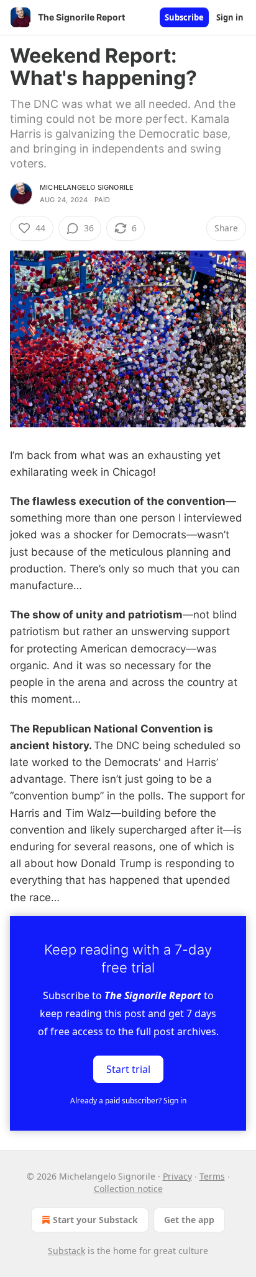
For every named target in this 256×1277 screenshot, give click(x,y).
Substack (66, 1251)
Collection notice (128, 1189)
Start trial (128, 1068)
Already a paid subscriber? (128, 1100)
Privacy (177, 1176)
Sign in (230, 17)
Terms (212, 1176)
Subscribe (184, 17)
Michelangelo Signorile (87, 187)
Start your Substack (95, 1220)
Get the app (189, 1220)
